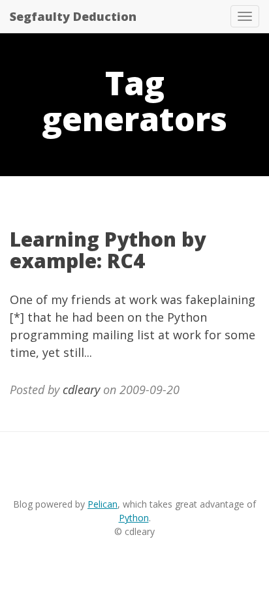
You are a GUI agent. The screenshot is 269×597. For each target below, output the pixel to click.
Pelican (102, 504)
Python (134, 518)
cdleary (81, 389)
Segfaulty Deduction (73, 16)
